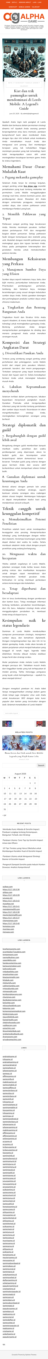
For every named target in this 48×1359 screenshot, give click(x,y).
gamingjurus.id (9, 1164)
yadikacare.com (10, 1025)
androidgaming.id (10, 1062)
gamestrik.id (8, 1099)
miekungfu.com (9, 983)
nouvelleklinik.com (10, 1017)
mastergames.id (10, 1257)
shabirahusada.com (11, 1022)
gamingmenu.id (9, 1167)
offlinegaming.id (10, 1136)
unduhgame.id (9, 1334)
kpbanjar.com (9, 1008)
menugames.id (9, 1215)
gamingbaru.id (9, 1266)
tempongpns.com (10, 954)
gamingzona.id (9, 1178)
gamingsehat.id (9, 1277)
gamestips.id (8, 1093)
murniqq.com (8, 929)
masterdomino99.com (12, 915)
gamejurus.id (8, 1232)
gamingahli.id (9, 1172)
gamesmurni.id (9, 1195)
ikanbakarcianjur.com (12, 1000)
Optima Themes (30, 1355)
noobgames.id (9, 1314)
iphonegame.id (9, 1124)
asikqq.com (8, 886)
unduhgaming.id (10, 1274)
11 (10, 793)
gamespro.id (8, 1297)
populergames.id (10, 1308)
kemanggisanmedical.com (14, 1011)
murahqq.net (8, 903)
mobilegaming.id (10, 1130)
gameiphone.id (9, 1068)
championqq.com (10, 920)
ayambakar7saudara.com (14, 952)
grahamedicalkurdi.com (13, 1034)
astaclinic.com (9, 1028)
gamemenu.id (9, 1235)
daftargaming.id (10, 1280)
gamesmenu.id (9, 1192)
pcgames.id (8, 1144)
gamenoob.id (8, 1305)
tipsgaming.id (9, 1110)
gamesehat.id (9, 1322)
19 (15, 799)
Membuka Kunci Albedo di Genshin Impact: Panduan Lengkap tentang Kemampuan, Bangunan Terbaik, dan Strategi (21, 832)
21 (25, 799)
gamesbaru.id (9, 1300)
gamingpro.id (8, 1271)
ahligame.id (8, 1249)
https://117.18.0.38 (11, 912)
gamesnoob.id (9, 1294)
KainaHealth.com (10, 1020)
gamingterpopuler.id (12, 1291)
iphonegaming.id (10, 1127)
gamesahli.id (8, 1204)
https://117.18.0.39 (11, 895)
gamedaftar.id (9, 1320)
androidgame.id (10, 1056)
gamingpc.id (8, 1116)
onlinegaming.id (10, 1138)
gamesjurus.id (9, 1198)
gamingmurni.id (9, 1161)
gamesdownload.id (11, 1303)
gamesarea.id (9, 1243)
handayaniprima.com (12, 963)
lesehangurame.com (11, 949)
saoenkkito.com (9, 960)
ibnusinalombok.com (11, 1031)
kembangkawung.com (12, 994)
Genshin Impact (25, 2)
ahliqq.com (7, 892)
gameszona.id (9, 1209)
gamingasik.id (9, 1170)
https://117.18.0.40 (11, 923)
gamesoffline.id (9, 1087)
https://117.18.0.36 (11, 889)
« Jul (4, 815)
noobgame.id (8, 1328)
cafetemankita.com (11, 986)
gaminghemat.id (10, 1158)
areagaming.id (9, 1187)
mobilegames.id (10, 1082)
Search (41, 765)
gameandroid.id (10, 1065)
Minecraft (13, 7)
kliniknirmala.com (10, 1014)
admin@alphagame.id (31, 113)
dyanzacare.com (10, 1036)
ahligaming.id (9, 1212)
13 (20, 793)
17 (5, 799)
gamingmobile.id (10, 1107)
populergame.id (9, 1337)
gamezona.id (8, 1237)
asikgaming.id (9, 1189)
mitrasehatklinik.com (12, 1005)
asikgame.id (8, 1252)
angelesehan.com (10, 974)
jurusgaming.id (9, 1181)
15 (31, 793)
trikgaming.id (8, 1113)
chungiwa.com (9, 997)
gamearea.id (8, 1246)
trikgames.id (8, 1102)
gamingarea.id (9, 1175)
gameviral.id (8, 1317)
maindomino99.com (11, 909)
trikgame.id (8, 1059)
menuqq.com (8, 932)
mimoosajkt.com (10, 991)
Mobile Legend (24, 7)
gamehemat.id (9, 1223)
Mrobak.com (8, 980)
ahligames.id (8, 1221)
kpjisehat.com (9, 1002)
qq (4, 1344)
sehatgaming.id (9, 1283)
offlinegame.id (9, 1133)
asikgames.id (8, 1226)
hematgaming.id (10, 1206)
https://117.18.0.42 (11, 901)
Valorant (36, 7)
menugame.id (9, 1260)
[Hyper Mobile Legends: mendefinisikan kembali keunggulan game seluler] (40, 724)
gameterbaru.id (9, 1096)
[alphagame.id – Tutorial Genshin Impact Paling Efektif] (24, 18)
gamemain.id (8, 1229)
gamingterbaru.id (10, 1121)
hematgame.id (9, 1255)
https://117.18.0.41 (11, 906)
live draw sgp (30, 186)
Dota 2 (14, 2)
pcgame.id (7, 1141)
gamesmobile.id (10, 1085)
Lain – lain (37, 2)
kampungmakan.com (12, 966)
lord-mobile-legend (11, 713)
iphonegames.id (10, 1070)
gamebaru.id (8, 1311)
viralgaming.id (9, 1288)
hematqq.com (9, 926)
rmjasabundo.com (10, 988)
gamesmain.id (9, 1201)
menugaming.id (9, 1184)
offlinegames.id (9, 1076)
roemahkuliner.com (11, 957)
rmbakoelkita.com (10, 971)
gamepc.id (7, 1073)
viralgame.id (8, 1331)
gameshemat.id (9, 1218)
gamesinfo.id (8, 1079)
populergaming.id (10, 1286)
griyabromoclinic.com (12, 1039)
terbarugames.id (10, 1150)
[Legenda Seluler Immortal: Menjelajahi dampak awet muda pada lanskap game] (7, 724)
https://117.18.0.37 (11, 918)
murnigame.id (9, 1240)
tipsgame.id (8, 1152)
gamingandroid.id (10, 1119)
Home (8, 2)
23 (36, 799)
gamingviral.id (9, 1269)
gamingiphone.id (10, 1104)
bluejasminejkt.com (11, 977)
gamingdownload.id (11, 1263)
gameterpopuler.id (11, 1325)
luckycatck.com (9, 968)
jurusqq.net (7, 898)
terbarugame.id (9, 1147)
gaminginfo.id (9, 1155)
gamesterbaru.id (10, 1090)
